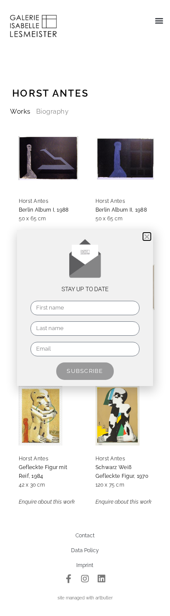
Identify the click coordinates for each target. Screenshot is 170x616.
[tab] (20, 111)
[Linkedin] (101, 579)
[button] (159, 20)
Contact (85, 535)
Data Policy (85, 550)
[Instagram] (85, 579)
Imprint (84, 565)
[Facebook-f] (68, 579)
